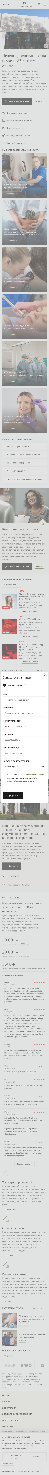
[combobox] (6, 726)
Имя (5, 694)
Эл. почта (8, 734)
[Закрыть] (44, 675)
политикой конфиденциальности (20, 781)
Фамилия (8, 708)
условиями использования (33, 774)
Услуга (16, 761)
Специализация (11, 748)
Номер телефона (12, 721)
